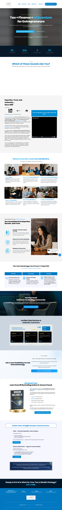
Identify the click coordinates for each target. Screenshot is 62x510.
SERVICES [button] (33, 4)
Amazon (32, 396)
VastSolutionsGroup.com (9, 116)
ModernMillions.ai (19, 120)
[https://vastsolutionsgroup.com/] (8, 4)
